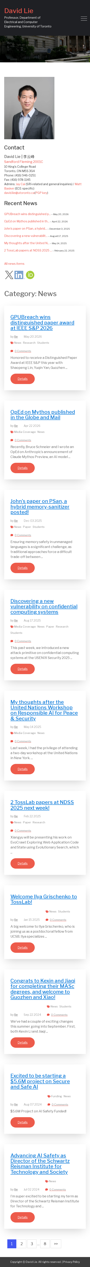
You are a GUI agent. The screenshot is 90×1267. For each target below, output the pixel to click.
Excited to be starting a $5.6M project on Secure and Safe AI (40, 1081)
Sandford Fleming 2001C (23, 162)
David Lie (18, 11)
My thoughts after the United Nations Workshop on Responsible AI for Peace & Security (44, 710)
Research (29, 342)
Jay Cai (20, 184)
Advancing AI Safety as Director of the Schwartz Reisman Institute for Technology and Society (40, 1163)
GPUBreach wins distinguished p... (27, 214)
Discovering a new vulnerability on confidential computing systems (43, 606)
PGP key (41, 193)
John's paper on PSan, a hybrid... (25, 228)
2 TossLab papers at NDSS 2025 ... (28, 250)
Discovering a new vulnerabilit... (26, 236)
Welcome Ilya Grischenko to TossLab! (43, 899)
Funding (56, 1096)
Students (43, 342)
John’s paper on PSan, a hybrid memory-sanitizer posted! (39, 506)
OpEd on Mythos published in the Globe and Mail (42, 414)
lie (16, 336)
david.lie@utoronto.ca (19, 193)
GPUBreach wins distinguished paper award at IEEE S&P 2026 (42, 322)
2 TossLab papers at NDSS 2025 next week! (42, 805)
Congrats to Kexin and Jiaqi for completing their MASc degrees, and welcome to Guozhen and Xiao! (42, 989)
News (17, 342)
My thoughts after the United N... (26, 243)
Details (23, 378)
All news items (14, 263)
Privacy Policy (71, 1261)
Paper (27, 526)
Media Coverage (25, 431)
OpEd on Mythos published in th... (26, 221)
